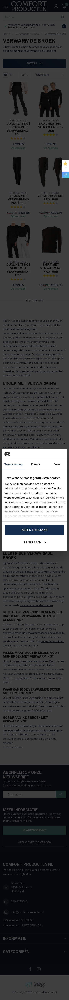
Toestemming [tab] (13, 464)
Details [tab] (36, 464)
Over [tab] (57, 464)
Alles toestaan (35, 530)
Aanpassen (32, 542)
